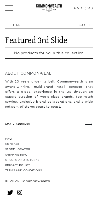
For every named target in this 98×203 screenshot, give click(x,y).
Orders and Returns (22, 159)
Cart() (83, 7)
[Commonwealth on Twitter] (10, 192)
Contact (12, 143)
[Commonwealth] (49, 8)
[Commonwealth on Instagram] (20, 192)
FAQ (8, 138)
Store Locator (17, 149)
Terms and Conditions (23, 170)
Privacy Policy (17, 165)
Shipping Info (16, 154)
